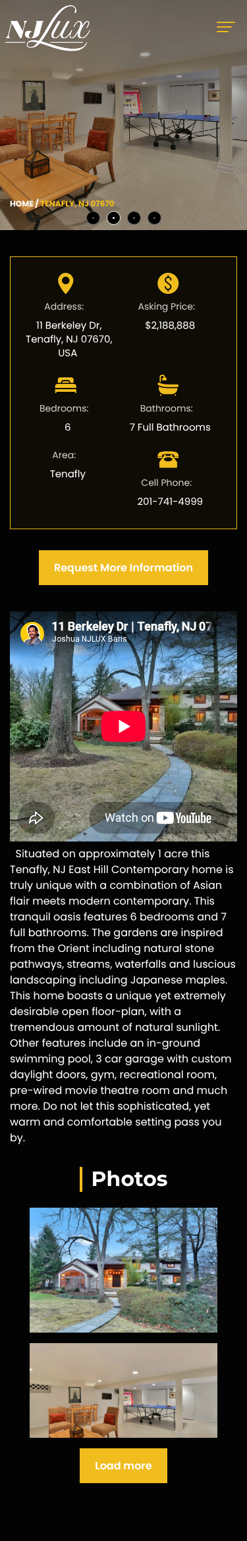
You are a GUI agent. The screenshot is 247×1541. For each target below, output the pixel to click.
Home (22, 204)
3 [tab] (134, 218)
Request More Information (123, 567)
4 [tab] (154, 218)
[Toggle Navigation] (229, 28)
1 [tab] (93, 218)
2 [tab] (113, 218)
